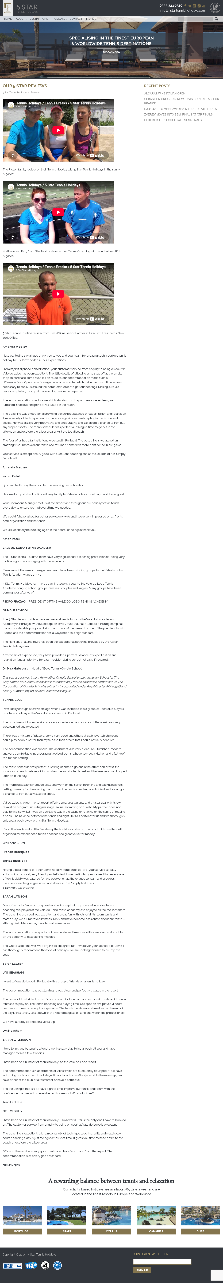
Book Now (111, 52)
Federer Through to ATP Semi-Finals (173, 120)
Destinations (39, 18)
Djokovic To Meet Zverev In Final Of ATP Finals (180, 108)
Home (8, 18)
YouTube (203, 5)
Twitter (189, 5)
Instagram (199, 5)
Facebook (185, 5)
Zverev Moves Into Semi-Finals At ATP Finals (178, 114)
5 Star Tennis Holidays (21, 8)
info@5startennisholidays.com (182, 11)
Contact (76, 18)
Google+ (194, 5)
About (20, 18)
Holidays (59, 18)
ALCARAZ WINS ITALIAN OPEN (164, 93)
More (90, 18)
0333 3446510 (171, 5)
